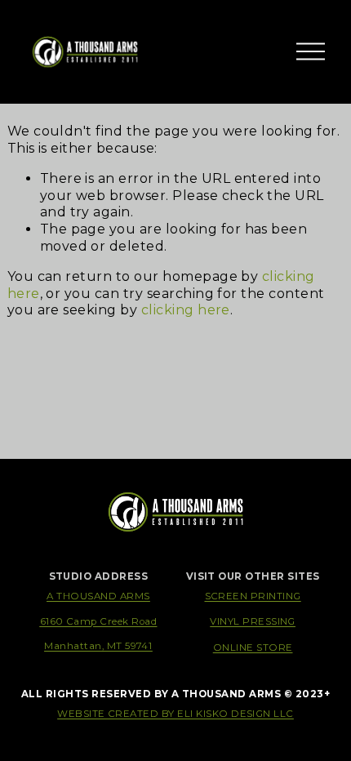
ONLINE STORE (253, 647)
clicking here (185, 310)
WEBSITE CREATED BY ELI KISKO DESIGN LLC (175, 713)
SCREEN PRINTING (253, 596)
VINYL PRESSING (252, 621)
